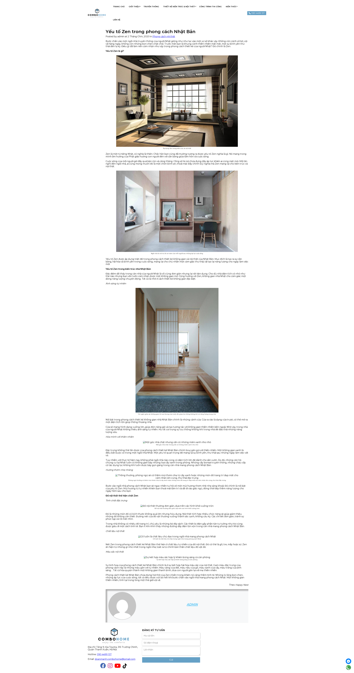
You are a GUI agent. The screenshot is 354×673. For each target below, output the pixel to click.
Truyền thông (151, 6)
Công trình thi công (210, 6)
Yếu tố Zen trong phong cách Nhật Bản (150, 31)
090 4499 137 (104, 654)
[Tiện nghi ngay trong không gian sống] (97, 13)
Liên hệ (116, 20)
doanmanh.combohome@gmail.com (115, 659)
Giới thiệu (134, 6)
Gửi (171, 659)
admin (192, 604)
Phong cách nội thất (164, 36)
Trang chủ (119, 6)
